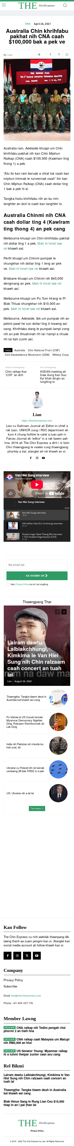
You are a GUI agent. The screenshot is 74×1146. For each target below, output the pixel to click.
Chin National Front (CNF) (44, 350)
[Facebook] (50, 54)
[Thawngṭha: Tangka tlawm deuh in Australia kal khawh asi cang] (58, 698)
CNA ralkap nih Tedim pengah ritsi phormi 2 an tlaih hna (35, 1029)
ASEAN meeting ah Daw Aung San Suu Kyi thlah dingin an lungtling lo (53, 377)
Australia (19, 350)
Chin (27, 23)
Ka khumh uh (35, 575)
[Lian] (37, 400)
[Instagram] (37, 457)
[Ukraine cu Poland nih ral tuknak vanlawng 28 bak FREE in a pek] (58, 769)
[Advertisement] (37, 859)
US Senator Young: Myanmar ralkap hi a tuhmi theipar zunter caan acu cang (35, 1052)
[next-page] (64, 611)
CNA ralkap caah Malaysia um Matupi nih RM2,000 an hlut (37, 1041)
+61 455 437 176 (22, 1003)
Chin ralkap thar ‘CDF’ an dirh (16, 373)
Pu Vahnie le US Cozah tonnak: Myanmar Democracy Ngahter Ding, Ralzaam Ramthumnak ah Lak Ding (25, 722)
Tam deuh (36, 808)
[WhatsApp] (66, 54)
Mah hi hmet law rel (23, 268)
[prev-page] (57, 611)
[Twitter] (58, 54)
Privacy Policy (22, 584)
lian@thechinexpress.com (26, 995)
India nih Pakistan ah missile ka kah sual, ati (24, 745)
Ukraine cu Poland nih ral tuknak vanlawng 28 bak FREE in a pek (25, 769)
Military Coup (61, 354)
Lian (10, 54)
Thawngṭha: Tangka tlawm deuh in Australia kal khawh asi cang (26, 698)
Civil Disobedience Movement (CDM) (27, 354)
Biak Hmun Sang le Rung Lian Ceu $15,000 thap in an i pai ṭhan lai (34, 1103)
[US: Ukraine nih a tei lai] (58, 793)
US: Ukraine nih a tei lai (20, 793)
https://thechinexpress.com (37, 420)
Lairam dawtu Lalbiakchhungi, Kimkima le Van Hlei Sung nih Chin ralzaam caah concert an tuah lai (36, 658)
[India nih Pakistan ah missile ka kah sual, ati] (58, 746)
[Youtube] (43, 457)
